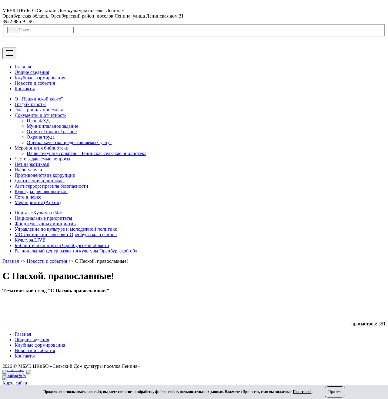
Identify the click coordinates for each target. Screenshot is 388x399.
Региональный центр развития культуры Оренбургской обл (76, 250)
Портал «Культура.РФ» (38, 212)
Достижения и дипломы (40, 180)
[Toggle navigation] (9, 53)
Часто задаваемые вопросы (42, 158)
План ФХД (38, 120)
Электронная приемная (39, 109)
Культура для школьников (41, 191)
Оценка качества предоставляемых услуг (69, 142)
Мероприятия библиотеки (42, 147)
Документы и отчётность (40, 115)
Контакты (25, 88)
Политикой (302, 392)
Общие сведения (32, 72)
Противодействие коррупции (45, 175)
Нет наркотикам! (32, 164)
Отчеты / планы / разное (52, 131)
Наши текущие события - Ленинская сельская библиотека (86, 153)
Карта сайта (14, 382)
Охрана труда (41, 137)
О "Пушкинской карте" (39, 98)
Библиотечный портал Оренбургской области (62, 245)
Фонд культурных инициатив (45, 223)
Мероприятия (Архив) (38, 202)
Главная (23, 66)
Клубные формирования (40, 77)
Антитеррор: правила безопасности (51, 186)
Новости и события (35, 83)
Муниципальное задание (52, 126)
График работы (30, 104)
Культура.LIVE (30, 239)
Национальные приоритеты (43, 218)
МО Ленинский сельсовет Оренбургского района (66, 234)
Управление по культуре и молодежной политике (66, 229)
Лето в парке (28, 197)
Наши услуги (28, 169)
